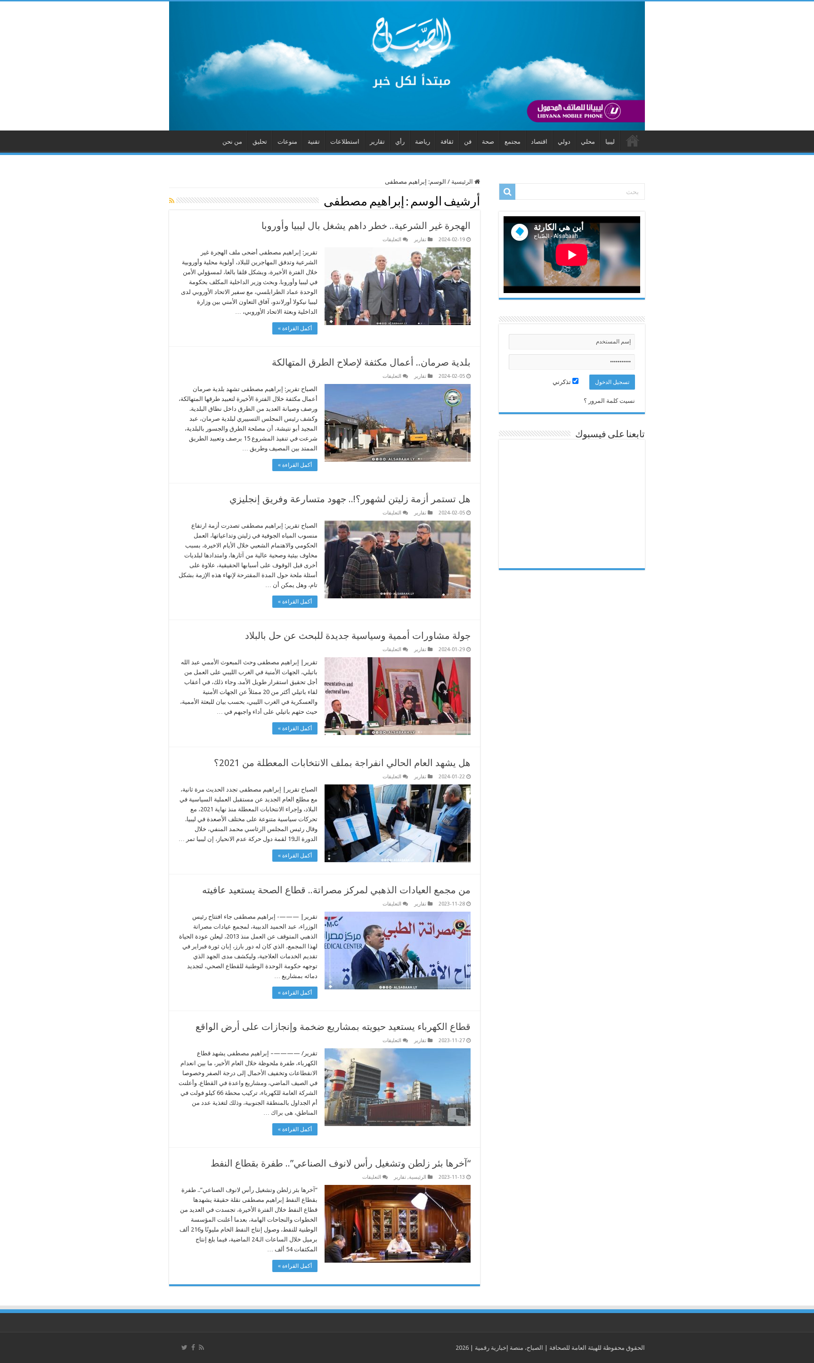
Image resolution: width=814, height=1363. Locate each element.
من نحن (232, 141)
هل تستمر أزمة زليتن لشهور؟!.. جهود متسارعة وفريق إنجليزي (350, 499)
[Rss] (201, 1347)
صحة (488, 141)
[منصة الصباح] (407, 66)
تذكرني (562, 381)
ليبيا (610, 141)
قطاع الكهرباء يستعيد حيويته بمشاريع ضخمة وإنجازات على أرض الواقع (333, 1026)
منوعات (287, 141)
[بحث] (507, 192)
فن (468, 141)
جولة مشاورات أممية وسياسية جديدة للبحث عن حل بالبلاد (358, 635)
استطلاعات (344, 141)
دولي (564, 141)
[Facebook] (193, 1347)
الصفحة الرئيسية (632, 140)
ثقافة (447, 141)
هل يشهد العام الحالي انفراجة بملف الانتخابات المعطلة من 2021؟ (342, 762)
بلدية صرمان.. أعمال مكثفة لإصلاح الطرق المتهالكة (371, 362)
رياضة (422, 141)
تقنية (314, 141)
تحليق (259, 141)
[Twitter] (184, 1347)
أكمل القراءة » (295, 328)
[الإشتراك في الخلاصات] (171, 200)
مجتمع (513, 141)
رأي (400, 141)
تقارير (377, 141)
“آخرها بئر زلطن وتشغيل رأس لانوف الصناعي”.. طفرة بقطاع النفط (341, 1163)
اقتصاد (539, 141)
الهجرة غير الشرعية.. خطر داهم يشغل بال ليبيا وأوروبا (366, 225)
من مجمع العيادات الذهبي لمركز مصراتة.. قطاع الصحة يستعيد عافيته (336, 890)
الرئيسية (462, 181)
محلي (588, 141)
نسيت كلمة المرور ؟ (609, 400)
